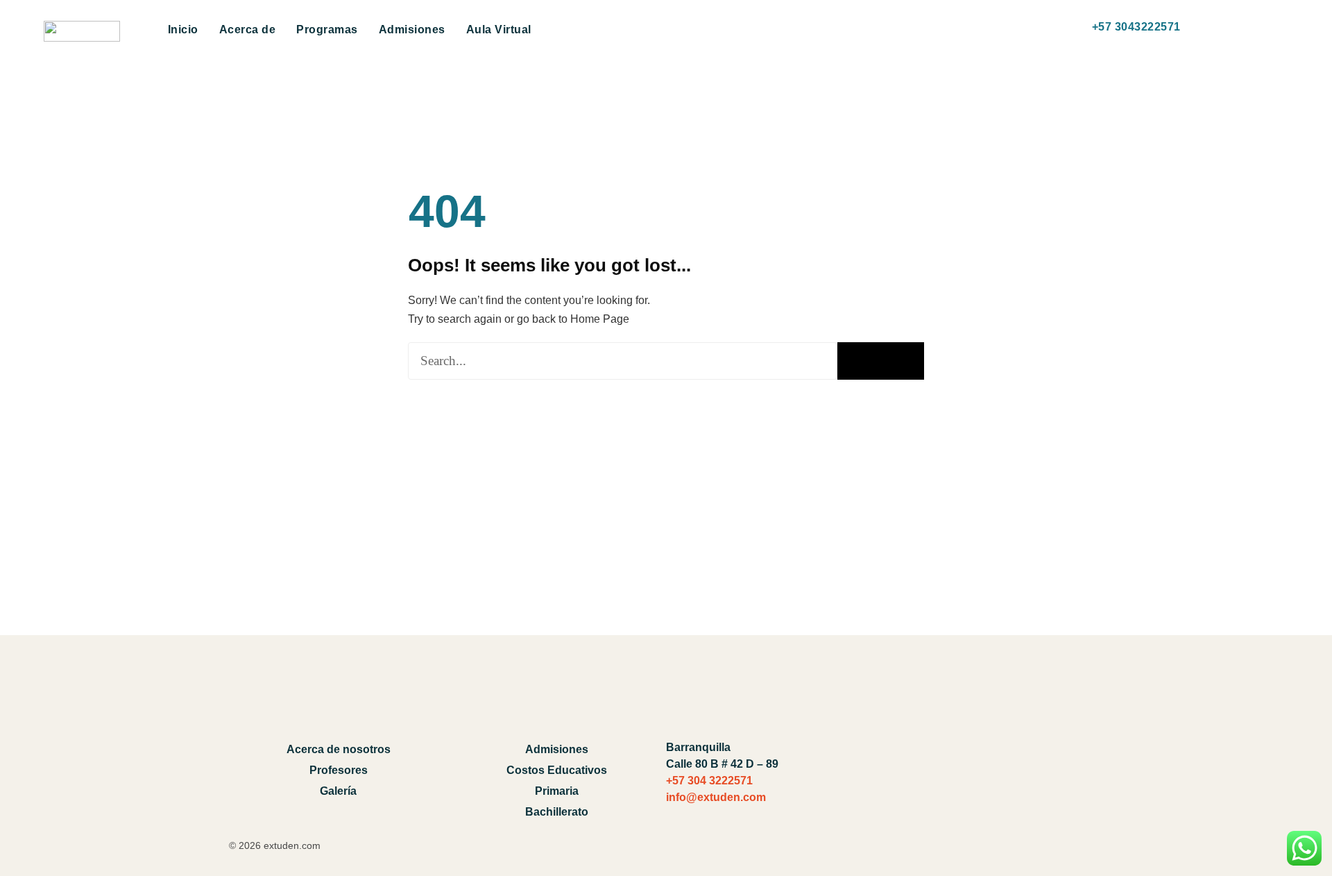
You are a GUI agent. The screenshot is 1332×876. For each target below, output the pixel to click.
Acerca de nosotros (339, 749)
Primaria (557, 791)
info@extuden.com (716, 797)
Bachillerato (556, 812)
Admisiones (412, 29)
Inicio (183, 29)
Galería (338, 791)
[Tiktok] (1045, 771)
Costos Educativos (556, 770)
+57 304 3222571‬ (709, 780)
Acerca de (247, 29)
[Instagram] (1083, 771)
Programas (327, 29)
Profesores (338, 770)
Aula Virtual (498, 29)
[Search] (880, 361)
